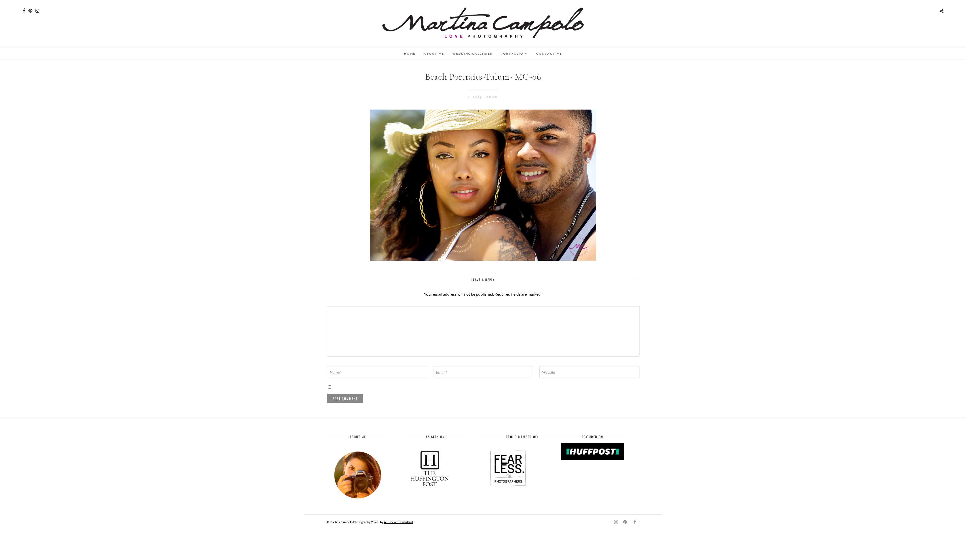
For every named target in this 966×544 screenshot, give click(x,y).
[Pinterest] (30, 11)
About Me (434, 53)
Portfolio (512, 53)
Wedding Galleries (472, 53)
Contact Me (549, 53)
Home (409, 53)
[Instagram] (37, 11)
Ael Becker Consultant (398, 522)
